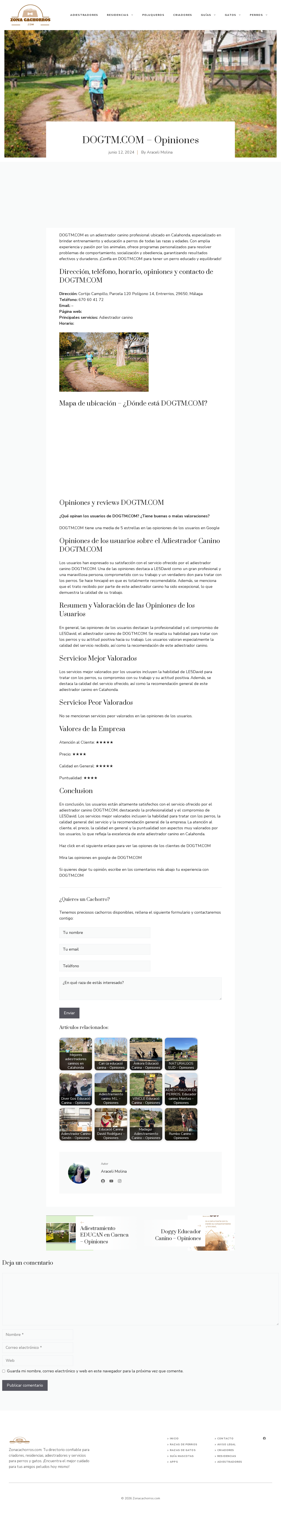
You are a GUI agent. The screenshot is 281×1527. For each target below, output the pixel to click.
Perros (256, 15)
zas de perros (185, 1444)
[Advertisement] (140, 195)
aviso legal (226, 1444)
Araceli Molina (160, 152)
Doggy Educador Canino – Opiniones (178, 1235)
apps (174, 1462)
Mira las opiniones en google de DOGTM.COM (100, 857)
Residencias (118, 15)
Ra (172, 1444)
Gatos (230, 15)
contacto (225, 1438)
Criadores (182, 15)
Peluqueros (153, 15)
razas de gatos (183, 1450)
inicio (174, 1438)
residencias (226, 1456)
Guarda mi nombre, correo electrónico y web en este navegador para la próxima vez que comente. (95, 1371)
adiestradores (229, 1462)
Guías (206, 15)
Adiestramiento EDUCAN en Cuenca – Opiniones (104, 1235)
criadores (225, 1450)
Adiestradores (84, 15)
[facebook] (264, 1438)
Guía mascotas (182, 1456)
